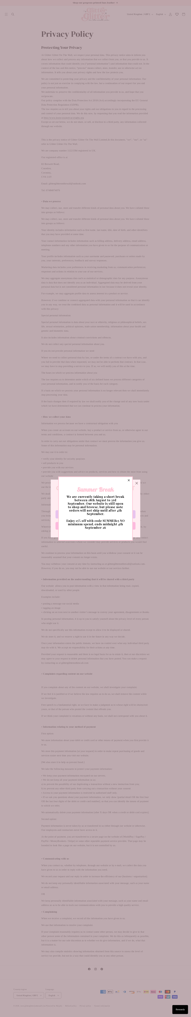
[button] (129, 480)
